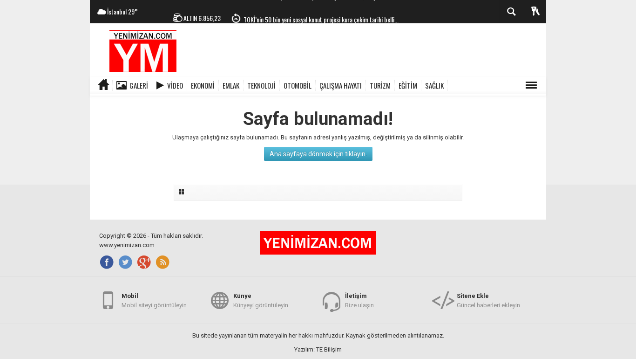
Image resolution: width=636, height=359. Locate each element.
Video (175, 85)
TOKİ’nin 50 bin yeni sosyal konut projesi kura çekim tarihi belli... (321, 14)
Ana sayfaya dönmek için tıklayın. (318, 154)
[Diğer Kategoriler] (531, 85)
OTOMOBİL (297, 85)
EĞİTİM (408, 85)
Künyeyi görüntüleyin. (261, 300)
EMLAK (231, 85)
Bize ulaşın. (360, 300)
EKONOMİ (203, 85)
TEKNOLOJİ (261, 85)
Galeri (138, 85)
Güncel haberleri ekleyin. (489, 300)
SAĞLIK (434, 85)
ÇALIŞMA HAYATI (340, 85)
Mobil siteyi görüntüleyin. (155, 300)
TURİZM (380, 85)
